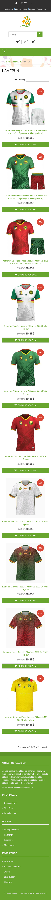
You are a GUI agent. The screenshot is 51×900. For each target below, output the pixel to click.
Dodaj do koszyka (27, 144)
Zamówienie (41, 9)
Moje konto (9, 9)
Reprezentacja (15, 61)
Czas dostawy (10, 802)
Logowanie (22, 2)
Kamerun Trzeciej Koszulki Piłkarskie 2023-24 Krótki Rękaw (25, 523)
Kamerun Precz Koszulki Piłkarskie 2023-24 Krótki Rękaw (25, 653)
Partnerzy (8, 834)
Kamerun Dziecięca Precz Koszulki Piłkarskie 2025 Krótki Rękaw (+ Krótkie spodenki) (25, 262)
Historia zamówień (12, 866)
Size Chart (8, 808)
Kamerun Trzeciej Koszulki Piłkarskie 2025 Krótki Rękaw (25, 327)
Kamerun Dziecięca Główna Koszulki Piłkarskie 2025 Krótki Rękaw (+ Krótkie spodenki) (26, 197)
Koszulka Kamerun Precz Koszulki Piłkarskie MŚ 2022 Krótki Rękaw (25, 718)
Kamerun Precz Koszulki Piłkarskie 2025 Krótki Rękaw (25, 458)
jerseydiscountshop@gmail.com (21, 787)
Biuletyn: (8, 881)
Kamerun (26, 61)
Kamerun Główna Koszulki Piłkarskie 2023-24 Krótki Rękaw (25, 588)
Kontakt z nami (10, 813)
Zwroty (7, 871)
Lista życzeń (9, 876)
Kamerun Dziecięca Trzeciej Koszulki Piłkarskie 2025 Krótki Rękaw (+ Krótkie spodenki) (26, 132)
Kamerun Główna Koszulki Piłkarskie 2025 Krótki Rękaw (25, 392)
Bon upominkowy (11, 829)
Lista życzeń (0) (21, 9)
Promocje (8, 839)
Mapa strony (9, 845)
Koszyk (32, 9)
